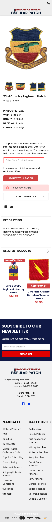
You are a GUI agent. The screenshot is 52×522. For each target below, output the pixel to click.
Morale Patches (37, 483)
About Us (7, 439)
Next (47, 251)
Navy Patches (36, 478)
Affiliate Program (11, 429)
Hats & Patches (37, 434)
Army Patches (36, 457)
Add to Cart (39, 286)
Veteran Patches (38, 493)
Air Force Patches (38, 452)
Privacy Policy (9, 462)
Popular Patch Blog (12, 457)
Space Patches (37, 488)
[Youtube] (28, 403)
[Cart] (48, 3)
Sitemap (7, 493)
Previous (41, 251)
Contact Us (8, 444)
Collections (35, 429)
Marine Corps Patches (36, 472)
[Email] (11, 206)
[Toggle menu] (4, 4)
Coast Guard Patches (35, 464)
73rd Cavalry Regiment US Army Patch (13, 289)
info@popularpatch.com (16, 379)
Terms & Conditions (8, 482)
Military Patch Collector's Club (11, 450)
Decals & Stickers (38, 498)
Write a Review (11, 100)
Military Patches (37, 447)
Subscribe (7, 488)
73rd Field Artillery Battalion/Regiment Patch (38, 295)
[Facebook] (5, 206)
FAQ (4, 434)
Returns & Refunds (12, 467)
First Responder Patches (37, 440)
